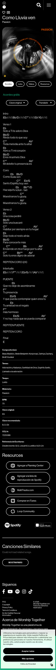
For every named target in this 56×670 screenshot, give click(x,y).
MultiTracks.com (25, 490)
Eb (3, 414)
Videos (31, 84)
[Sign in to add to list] (8, 12)
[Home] (4, 5)
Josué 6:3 (24, 445)
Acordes (8, 84)
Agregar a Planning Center (30, 465)
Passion (6, 21)
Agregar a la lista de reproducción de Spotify (29, 477)
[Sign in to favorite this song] (3, 12)
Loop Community (26, 511)
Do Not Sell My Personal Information (11, 614)
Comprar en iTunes (26, 500)
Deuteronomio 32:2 (10, 445)
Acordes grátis (11, 94)
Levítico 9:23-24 (36, 445)
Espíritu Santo (44, 367)
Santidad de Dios (29, 367)
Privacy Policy (7, 607)
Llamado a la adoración (12, 371)
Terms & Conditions (9, 610)
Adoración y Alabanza (11, 367)
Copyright (6, 604)
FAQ (4, 602)
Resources (44, 84)
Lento (4, 382)
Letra (20, 84)
